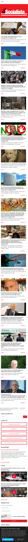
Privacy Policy (21, 516)
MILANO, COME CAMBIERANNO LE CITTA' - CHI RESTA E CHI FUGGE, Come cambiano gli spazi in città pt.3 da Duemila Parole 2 (13, 113)
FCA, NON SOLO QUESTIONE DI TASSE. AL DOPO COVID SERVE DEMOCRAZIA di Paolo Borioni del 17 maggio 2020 (12, 189)
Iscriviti (14, 521)
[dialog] (14, 534)
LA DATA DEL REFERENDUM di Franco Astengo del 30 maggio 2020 (11, 37)
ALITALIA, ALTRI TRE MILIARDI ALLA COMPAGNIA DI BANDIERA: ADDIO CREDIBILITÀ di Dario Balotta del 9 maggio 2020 (12, 345)
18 (1, 409)
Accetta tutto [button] (7, 539)
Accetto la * (19, 516)
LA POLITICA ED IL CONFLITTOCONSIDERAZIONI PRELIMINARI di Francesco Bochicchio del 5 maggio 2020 (13, 396)
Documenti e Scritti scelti (14, 424)
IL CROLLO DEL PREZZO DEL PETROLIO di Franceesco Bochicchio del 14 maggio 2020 (12, 269)
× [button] (26, 527)
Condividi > (22, 43)
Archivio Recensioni (5, 462)
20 (5, 409)
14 (16, 408)
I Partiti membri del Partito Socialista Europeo (14, 443)
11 (9, 408)
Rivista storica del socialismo (10, 449)
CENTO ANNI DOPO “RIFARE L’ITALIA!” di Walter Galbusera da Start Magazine (12, 61)
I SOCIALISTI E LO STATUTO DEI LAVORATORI (13, 164)
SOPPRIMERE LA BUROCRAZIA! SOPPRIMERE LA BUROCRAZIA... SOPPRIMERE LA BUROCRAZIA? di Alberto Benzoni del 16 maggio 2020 (13, 242)
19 (3, 409)
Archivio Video (4, 499)
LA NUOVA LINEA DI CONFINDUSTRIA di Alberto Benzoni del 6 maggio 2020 (12, 371)
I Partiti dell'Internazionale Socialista (14, 438)
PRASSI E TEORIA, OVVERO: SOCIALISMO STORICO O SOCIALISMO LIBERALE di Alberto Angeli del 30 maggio (13, 87)
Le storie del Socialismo (14, 433)
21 (8, 409)
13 (14, 408)
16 (21, 408)
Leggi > (2, 43)
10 (7, 408)
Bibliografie (14, 429)
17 (23, 408)
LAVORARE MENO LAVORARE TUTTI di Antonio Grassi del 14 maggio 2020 (11, 293)
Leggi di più (6, 537)
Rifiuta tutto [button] (20, 539)
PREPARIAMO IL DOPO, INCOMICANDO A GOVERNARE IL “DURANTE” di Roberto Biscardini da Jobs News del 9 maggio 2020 (12, 319)
